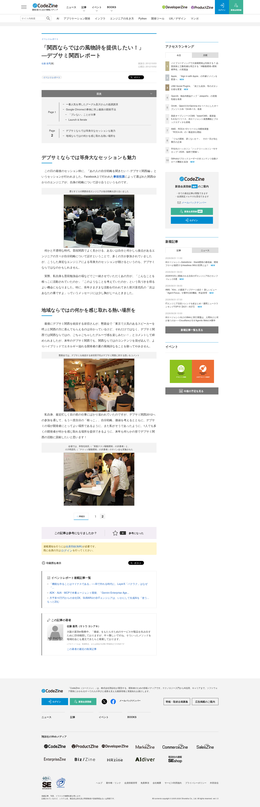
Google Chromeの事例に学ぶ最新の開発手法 (91, 109)
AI (58, 18)
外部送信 (214, 782)
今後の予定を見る (194, 391)
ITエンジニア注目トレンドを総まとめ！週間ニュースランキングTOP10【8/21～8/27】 (191, 305)
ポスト (136, 77)
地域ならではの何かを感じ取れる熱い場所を (90, 135)
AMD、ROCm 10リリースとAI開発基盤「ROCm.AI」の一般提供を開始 (190, 130)
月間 (205, 55)
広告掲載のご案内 (205, 701)
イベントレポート (51, 77)
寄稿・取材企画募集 (177, 701)
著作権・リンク (113, 782)
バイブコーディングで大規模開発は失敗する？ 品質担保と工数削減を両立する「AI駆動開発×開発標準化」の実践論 (194, 66)
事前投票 (119, 176)
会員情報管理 (130, 782)
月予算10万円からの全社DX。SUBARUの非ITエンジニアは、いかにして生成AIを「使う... (99, 598)
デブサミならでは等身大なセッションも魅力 (90, 130)
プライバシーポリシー (195, 782)
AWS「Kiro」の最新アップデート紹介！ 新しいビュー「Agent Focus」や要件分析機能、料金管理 (191, 291)
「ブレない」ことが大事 (82, 114)
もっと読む (53, 601)
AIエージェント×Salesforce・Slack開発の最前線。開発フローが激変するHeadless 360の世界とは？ (191, 263)
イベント (97, 7)
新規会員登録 (193, 211)
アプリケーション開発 (77, 18)
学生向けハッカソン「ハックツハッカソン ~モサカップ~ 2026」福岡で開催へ (194, 150)
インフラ (100, 18)
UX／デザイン (177, 18)
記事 (84, 7)
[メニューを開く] (24, 7)
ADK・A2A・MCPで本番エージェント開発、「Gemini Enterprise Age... (89, 592)
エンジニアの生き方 (122, 18)
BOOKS (111, 7)
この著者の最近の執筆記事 (82, 649)
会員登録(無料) (74, 546)
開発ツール (157, 18)
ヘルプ (99, 782)
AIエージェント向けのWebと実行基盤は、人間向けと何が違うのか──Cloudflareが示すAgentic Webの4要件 (191, 319)
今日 (179, 55)
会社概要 (157, 782)
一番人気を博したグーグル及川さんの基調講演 (92, 104)
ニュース (71, 7)
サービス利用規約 (173, 782)
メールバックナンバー (194, 202)
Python (142, 18)
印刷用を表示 (53, 563)
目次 (99, 93)
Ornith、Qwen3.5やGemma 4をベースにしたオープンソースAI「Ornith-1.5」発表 (194, 107)
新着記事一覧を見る (192, 330)
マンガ (195, 18)
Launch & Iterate (77, 119)
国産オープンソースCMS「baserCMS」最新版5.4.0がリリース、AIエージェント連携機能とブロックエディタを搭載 (194, 118)
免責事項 (145, 782)
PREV (82, 516)
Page (52, 112)
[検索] (48, 18)
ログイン (66, 550)
